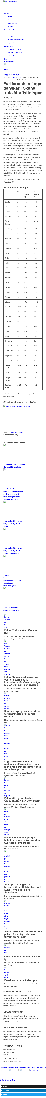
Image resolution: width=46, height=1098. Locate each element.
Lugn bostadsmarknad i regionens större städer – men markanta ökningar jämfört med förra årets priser (22, 765)
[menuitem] (23, 20)
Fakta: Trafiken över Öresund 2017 (21, 631)
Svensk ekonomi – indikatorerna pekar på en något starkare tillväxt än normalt (23, 934)
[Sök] (5, 67)
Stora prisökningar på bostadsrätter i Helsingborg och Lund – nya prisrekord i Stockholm (22, 888)
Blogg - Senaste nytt (11, 74)
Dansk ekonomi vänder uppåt (21, 980)
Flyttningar (13, 432)
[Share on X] (6, 437)
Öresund (21, 432)
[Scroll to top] (0, 1082)
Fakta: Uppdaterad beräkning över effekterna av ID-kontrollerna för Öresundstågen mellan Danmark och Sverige (22, 681)
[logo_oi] (21, 1)
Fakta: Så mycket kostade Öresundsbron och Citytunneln (22, 799)
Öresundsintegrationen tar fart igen (22, 958)
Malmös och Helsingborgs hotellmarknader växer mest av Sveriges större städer (22, 840)
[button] (4, 1086)
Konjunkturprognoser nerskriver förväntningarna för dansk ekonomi (23, 713)
